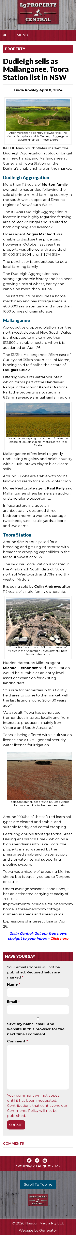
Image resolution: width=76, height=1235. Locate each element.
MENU (22, 35)
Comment (17, 1041)
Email (13, 1002)
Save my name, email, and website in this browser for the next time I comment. (35, 1029)
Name (13, 984)
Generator (48, 1230)
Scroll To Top (36, 1184)
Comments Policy (23, 1111)
